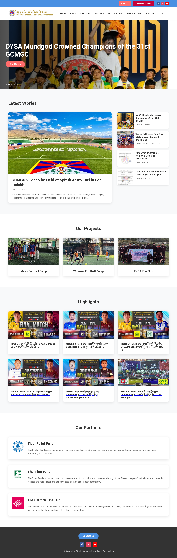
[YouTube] (167, 3)
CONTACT (164, 13)
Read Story (15, 64)
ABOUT (63, 13)
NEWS (73, 13)
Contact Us (88, 536)
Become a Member (143, 4)
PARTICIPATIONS (102, 13)
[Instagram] (162, 3)
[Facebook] (158, 3)
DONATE (125, 4)
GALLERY (118, 13)
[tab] (6, 84)
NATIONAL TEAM (134, 13)
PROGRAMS (85, 13)
